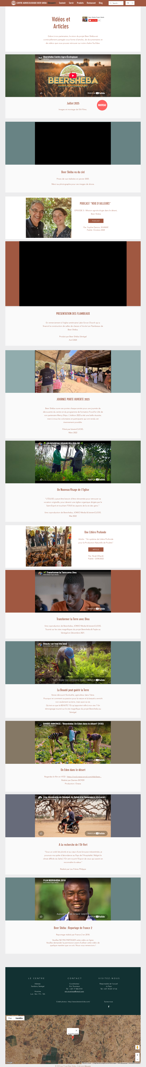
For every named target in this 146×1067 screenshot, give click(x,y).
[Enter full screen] (108, 161)
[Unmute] (41, 161)
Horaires (38, 991)
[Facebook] (108, 1006)
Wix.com (88, 1066)
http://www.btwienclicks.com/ (79, 1002)
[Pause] (37, 161)
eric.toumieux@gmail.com (74, 991)
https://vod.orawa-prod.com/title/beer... (84, 777)
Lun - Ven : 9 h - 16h (37, 994)
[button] (102, 105)
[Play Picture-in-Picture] (104, 161)
